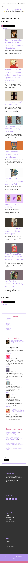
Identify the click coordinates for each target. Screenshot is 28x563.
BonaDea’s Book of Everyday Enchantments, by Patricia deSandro (13, 441)
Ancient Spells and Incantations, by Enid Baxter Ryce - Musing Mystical (14, 439)
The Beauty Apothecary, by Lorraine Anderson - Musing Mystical (13, 444)
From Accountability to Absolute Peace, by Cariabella (14, 129)
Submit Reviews (9, 523)
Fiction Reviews (9, 322)
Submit (23, 3)
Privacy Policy (9, 545)
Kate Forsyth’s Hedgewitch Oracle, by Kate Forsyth (14, 283)
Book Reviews (8, 318)
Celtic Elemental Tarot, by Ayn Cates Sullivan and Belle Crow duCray (14, 257)
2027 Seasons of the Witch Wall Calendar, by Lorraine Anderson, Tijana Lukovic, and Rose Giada (14, 74)
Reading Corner (9, 328)
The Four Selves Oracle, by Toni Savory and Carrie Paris (14, 181)
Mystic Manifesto (11, 3)
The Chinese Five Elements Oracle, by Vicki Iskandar (13, 154)
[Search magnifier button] (26, 7)
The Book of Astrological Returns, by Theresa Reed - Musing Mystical (13, 432)
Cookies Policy (9, 543)
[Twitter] (10, 499)
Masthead (18, 3)
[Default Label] (16, 499)
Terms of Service (10, 546)
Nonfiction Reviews (9, 325)
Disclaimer (8, 541)
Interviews (8, 323)
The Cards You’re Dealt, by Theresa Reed (14, 436)
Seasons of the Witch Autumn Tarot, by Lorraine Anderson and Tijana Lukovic (17, 341)
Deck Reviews (8, 319)
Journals (7, 324)
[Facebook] (13, 499)
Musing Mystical (14, 9)
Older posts (4, 28)
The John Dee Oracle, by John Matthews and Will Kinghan (14, 231)
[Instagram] (7, 499)
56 (10, 26)
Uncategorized (9, 330)
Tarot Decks (8, 329)
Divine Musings (9, 321)
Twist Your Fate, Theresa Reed (14, 433)
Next (13, 26)
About (4, 3)
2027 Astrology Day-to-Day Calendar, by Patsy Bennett (16, 356)
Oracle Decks (8, 327)
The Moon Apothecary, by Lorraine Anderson (14, 445)
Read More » (8, 353)
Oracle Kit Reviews (10, 521)
